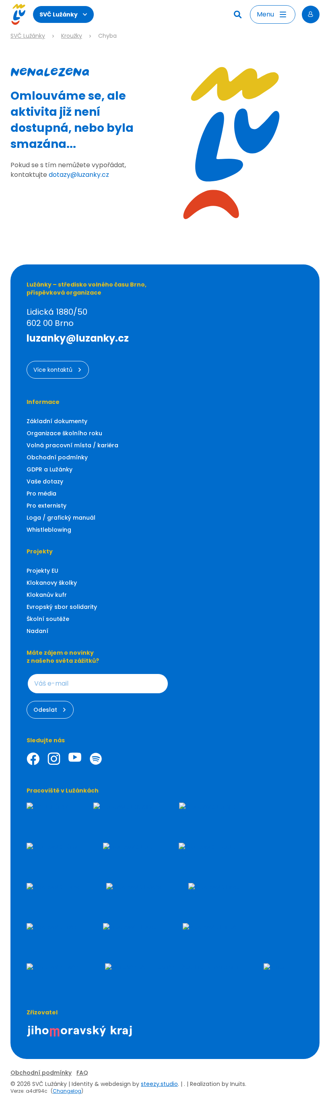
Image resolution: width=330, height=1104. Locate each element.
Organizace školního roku (64, 433)
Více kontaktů (52, 370)
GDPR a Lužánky (49, 469)
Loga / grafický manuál (61, 518)
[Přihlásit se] (311, 14)
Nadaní (37, 631)
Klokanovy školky (52, 583)
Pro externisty (46, 506)
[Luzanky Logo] (18, 14)
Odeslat (45, 710)
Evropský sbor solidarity (62, 607)
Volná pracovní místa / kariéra (72, 445)
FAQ (82, 1073)
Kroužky (71, 36)
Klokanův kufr (47, 595)
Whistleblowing (49, 530)
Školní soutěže (48, 619)
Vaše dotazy (45, 481)
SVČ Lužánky (58, 14)
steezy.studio (159, 1084)
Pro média (41, 494)
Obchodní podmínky (57, 457)
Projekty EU (42, 571)
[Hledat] (238, 14)
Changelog (67, 1091)
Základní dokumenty (57, 421)
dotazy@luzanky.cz (79, 174)
